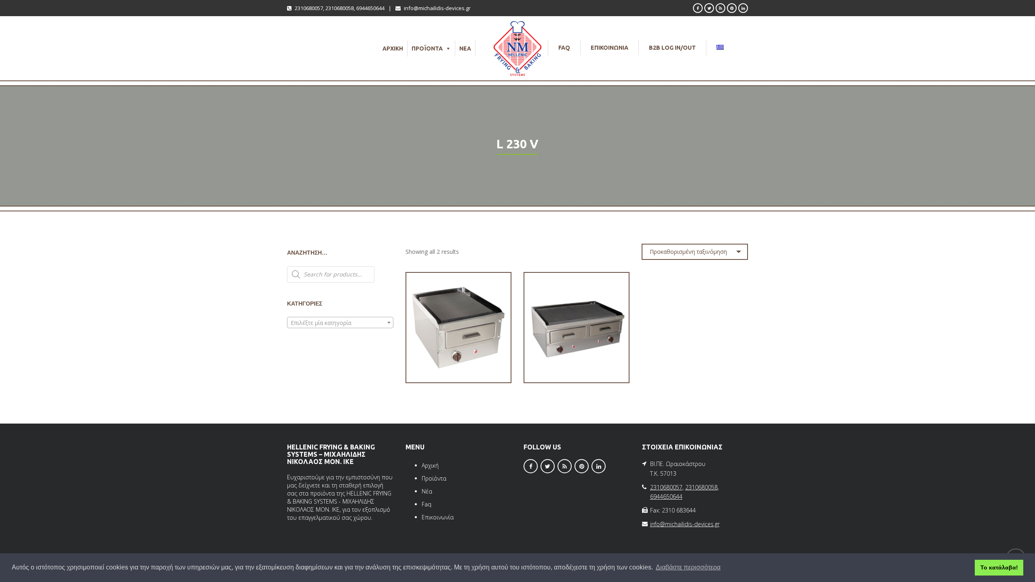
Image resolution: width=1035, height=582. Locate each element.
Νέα (427, 491)
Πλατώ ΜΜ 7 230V (576, 359)
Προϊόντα (434, 478)
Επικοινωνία (438, 517)
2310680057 (309, 8)
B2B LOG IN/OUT (672, 47)
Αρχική (430, 465)
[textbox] (340, 323)
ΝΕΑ (465, 48)
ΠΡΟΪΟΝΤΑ (427, 48)
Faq (426, 504)
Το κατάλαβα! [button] (999, 567)
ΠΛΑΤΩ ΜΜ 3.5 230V (458, 359)
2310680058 (339, 8)
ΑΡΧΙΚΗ (392, 48)
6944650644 (370, 8)
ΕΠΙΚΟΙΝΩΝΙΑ (609, 47)
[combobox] (340, 322)
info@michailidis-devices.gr (437, 8)
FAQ (564, 47)
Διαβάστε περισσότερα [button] (688, 567)
